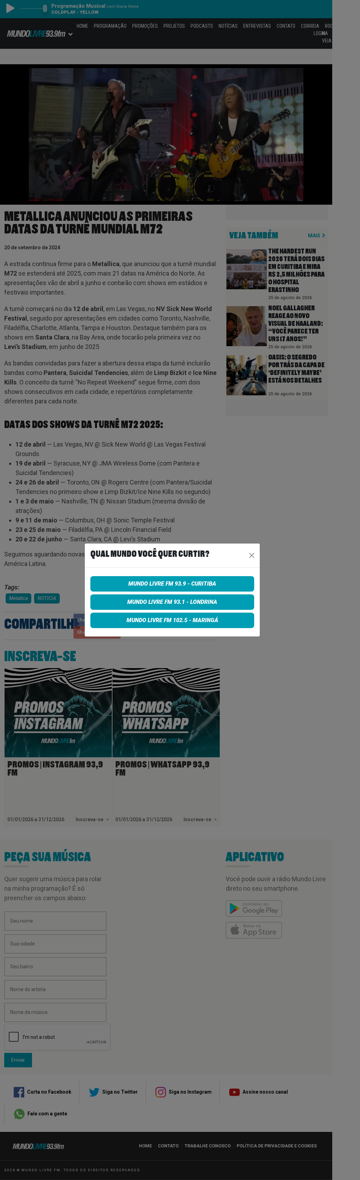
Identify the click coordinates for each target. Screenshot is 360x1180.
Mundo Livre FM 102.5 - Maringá (172, 620)
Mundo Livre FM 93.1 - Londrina (172, 602)
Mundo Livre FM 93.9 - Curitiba (172, 583)
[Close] (251, 555)
